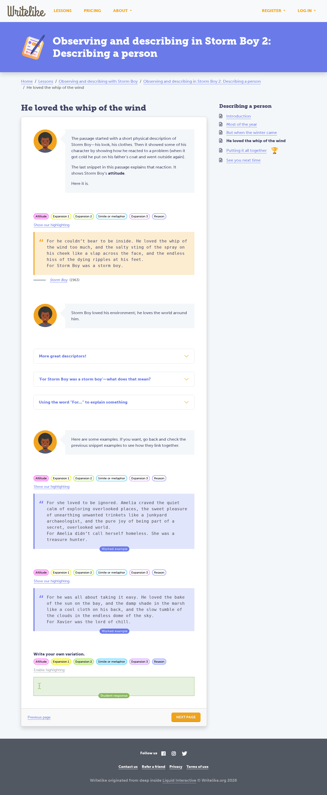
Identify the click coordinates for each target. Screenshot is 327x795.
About (121, 10)
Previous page (39, 717)
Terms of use (197, 767)
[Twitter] (184, 753)
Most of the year (241, 124)
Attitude (41, 216)
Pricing (92, 10)
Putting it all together (246, 150)
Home (27, 81)
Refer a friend (153, 767)
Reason (159, 216)
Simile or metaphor (111, 216)
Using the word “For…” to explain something (83, 402)
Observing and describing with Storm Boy (98, 81)
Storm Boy (58, 280)
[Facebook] (163, 753)
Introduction (238, 116)
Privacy (175, 767)
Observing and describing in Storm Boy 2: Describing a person (202, 81)
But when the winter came (251, 132)
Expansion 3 (139, 216)
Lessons (63, 10)
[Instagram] (174, 753)
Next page (186, 717)
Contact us (128, 767)
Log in (305, 10)
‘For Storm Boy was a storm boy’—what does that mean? (95, 379)
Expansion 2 (83, 216)
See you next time (243, 160)
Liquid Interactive (179, 780)
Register (272, 10)
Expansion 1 (61, 216)
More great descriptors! (62, 356)
